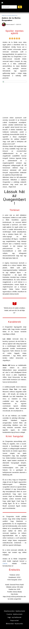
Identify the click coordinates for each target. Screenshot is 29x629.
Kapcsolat (14, 620)
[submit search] (20, 7)
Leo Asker (8, 15)
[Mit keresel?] (9, 7)
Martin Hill (15, 15)
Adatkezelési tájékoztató (14, 611)
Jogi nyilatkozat (14, 617)
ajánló (3, 15)
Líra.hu (7, 563)
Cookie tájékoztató (14, 614)
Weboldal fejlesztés (14, 623)
